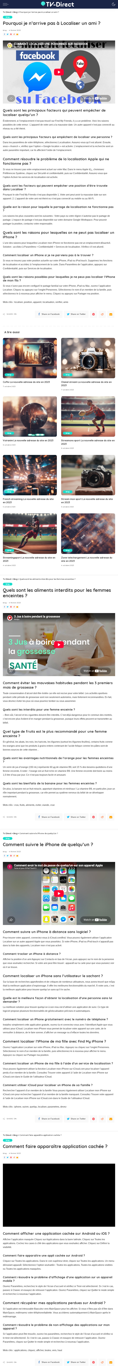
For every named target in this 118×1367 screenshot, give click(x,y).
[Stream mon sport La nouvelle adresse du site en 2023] (88, 475)
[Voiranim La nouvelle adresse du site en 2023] (30, 416)
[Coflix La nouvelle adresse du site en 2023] (30, 358)
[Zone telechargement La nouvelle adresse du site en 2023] (88, 533)
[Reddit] (14, 34)
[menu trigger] (6, 4)
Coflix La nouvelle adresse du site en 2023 (26, 382)
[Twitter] (7, 34)
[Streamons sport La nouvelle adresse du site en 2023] (88, 416)
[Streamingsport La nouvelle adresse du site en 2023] (30, 533)
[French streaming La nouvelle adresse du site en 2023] (30, 475)
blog (7, 17)
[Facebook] (4, 34)
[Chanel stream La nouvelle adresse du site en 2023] (88, 358)
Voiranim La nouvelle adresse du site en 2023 (28, 440)
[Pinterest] (11, 34)
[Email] (17, 34)
